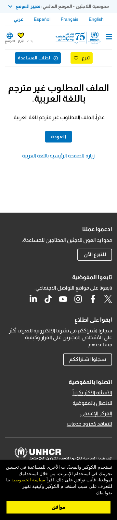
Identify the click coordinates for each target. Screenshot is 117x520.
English (96, 19)
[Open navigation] (109, 37)
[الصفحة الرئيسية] (79, 38)
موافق (58, 507)
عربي (18, 19)
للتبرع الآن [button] (95, 254)
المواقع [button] (10, 41)
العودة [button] (58, 136)
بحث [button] (30, 41)
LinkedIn (33, 299)
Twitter (108, 299)
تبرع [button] (20, 41)
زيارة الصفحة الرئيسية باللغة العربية (58, 155)
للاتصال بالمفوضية (92, 403)
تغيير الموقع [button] (28, 6)
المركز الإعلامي (96, 413)
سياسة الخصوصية (28, 480)
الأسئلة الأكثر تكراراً (92, 392)
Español (42, 19)
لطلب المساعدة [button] (34, 57)
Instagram (78, 299)
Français (69, 19)
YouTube (63, 299)
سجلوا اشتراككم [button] (87, 359)
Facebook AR (93, 299)
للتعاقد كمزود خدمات (89, 424)
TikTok (48, 299)
